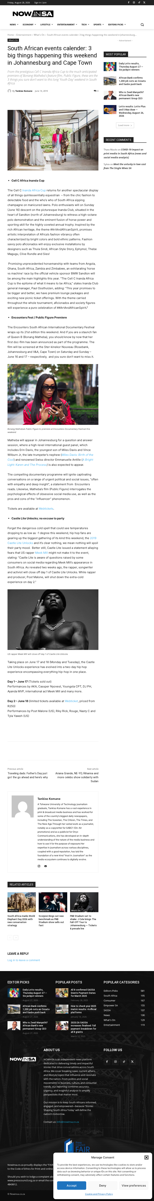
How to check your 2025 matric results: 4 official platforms (83, 1009)
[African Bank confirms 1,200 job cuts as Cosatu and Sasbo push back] (110, 80)
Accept (72, 1185)
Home (11, 34)
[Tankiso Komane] (10, 91)
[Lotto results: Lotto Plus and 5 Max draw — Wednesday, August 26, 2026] (110, 109)
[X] (144, 3)
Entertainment (23, 34)
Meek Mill (41, 552)
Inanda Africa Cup (34, 190)
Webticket (71, 701)
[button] (146, 1157)
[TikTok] (139, 3)
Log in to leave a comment (24, 960)
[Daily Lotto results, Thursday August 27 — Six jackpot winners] (110, 66)
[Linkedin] (68, 100)
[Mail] (45, 865)
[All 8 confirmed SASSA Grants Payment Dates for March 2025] (62, 992)
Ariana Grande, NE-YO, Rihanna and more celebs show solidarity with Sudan (76, 777)
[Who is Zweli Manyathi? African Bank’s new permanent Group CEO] (110, 95)
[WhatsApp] (59, 100)
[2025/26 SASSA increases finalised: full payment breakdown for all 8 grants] (62, 1025)
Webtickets (46, 508)
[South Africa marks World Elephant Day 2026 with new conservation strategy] (22, 902)
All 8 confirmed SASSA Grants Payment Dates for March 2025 (83, 992)
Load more (123, 125)
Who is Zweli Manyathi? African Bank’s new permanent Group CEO (131, 95)
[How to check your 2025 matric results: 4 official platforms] (62, 1009)
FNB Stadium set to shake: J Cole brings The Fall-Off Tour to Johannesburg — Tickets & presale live (83, 922)
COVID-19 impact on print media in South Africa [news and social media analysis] (125, 153)
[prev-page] (10, 937)
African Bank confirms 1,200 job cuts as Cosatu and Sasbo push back (132, 81)
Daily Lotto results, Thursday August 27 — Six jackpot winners (131, 66)
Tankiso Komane (23, 90)
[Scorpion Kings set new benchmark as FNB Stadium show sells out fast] (53, 902)
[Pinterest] (50, 100)
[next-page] (16, 937)
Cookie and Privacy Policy (99, 1194)
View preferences (134, 1185)
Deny (102, 1185)
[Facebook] (129, 3)
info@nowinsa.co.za (68, 1122)
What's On (39, 34)
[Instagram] (134, 3)
